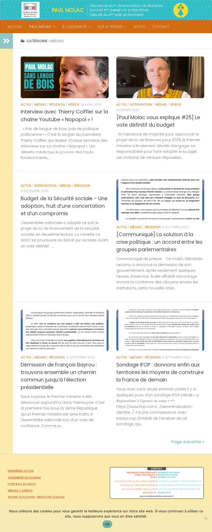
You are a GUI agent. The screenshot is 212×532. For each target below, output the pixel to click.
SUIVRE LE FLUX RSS (21, 497)
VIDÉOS (73, 104)
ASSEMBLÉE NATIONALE (24, 477)
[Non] (205, 518)
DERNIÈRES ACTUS (21, 471)
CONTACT (160, 26)
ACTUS (139, 26)
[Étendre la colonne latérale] (6, 41)
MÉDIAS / (15, 490)
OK (107, 524)
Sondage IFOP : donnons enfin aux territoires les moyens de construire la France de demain (160, 372)
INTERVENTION (141, 104)
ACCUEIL (14, 26)
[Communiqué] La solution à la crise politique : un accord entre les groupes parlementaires (159, 242)
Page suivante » (187, 442)
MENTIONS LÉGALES (51, 497)
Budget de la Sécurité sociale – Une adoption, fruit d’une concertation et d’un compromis (64, 206)
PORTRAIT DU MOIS (22, 484)
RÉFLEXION (57, 104)
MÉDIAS (40, 104)
